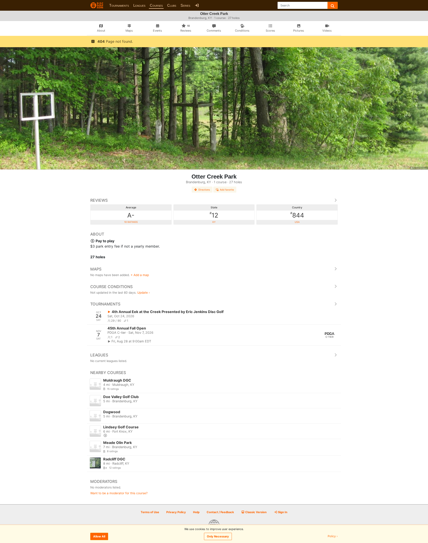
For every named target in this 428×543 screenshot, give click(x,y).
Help (196, 512)
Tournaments (119, 5)
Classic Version (256, 512)
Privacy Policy (176, 512)
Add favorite (227, 189)
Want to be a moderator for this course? (119, 493)
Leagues (139, 5)
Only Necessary (218, 536)
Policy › (333, 536)
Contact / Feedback (220, 512)
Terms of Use (150, 512)
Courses (156, 5)
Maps (95, 269)
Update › (143, 292)
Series (185, 5)
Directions (204, 189)
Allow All (99, 536)
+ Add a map (140, 275)
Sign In (282, 512)
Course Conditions (111, 286)
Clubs (171, 5)
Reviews (99, 200)
